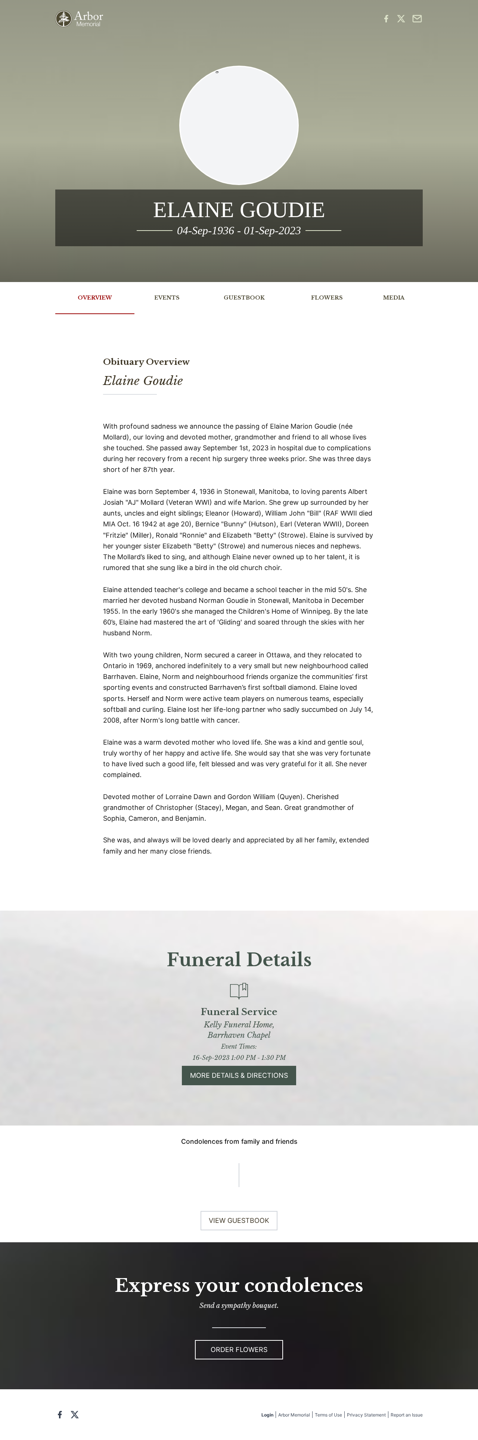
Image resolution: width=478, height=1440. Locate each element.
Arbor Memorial (294, 1415)
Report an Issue (407, 1415)
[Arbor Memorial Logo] (79, 18)
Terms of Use (328, 1415)
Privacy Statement (366, 1415)
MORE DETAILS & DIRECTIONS (239, 1075)
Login (267, 1415)
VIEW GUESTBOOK (239, 1220)
